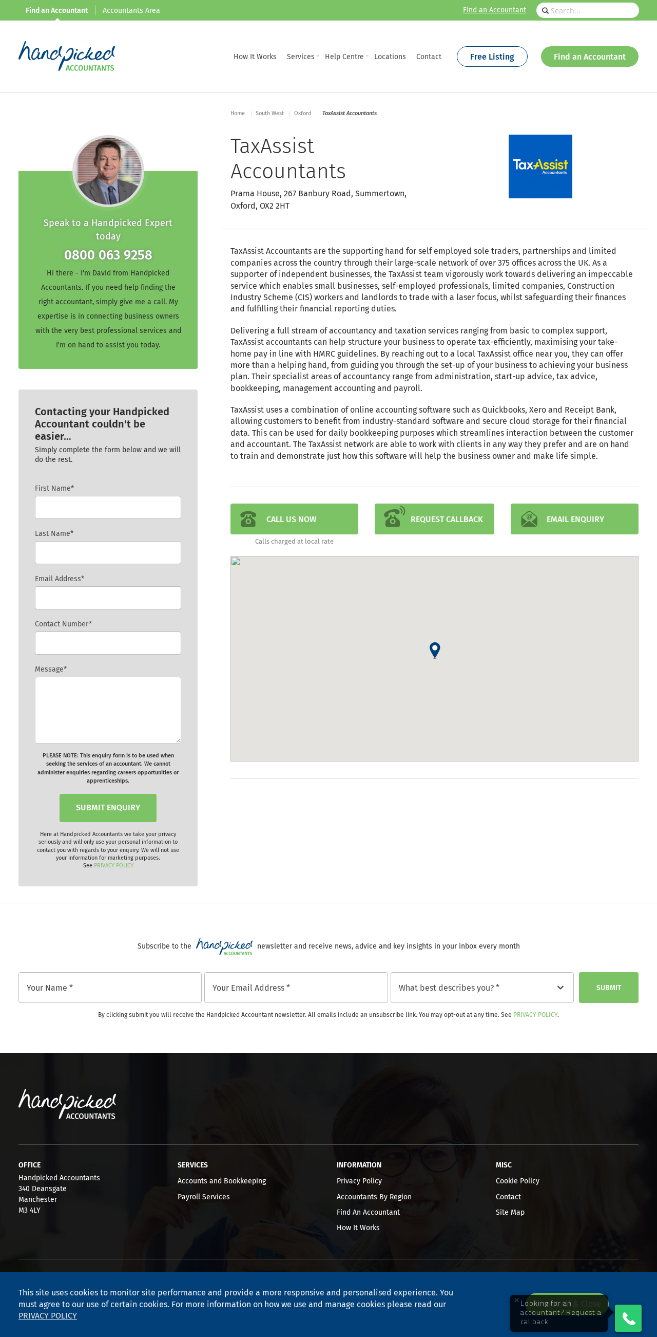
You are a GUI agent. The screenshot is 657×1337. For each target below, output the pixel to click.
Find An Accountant (368, 1212)
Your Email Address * (251, 988)
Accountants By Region (374, 1197)
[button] (435, 650)
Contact (508, 1197)
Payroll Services (204, 1197)
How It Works (358, 1228)
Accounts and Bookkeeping (222, 1181)
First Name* (54, 488)
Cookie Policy (517, 1181)
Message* (51, 669)
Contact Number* (63, 624)
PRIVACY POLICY (113, 865)
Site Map (510, 1212)
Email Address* (59, 579)
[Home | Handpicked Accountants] (66, 56)
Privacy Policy (535, 1015)
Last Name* (54, 533)
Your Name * (50, 988)
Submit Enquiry (108, 808)
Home (237, 113)
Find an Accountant (494, 10)
